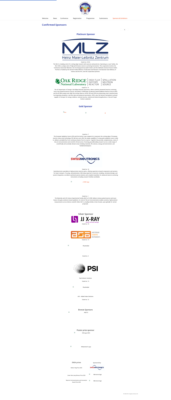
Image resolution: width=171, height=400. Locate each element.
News (55, 18)
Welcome (45, 18)
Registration (77, 18)
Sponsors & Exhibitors (120, 18)
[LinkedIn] (128, 29)
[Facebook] (121, 29)
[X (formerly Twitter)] (125, 29)
